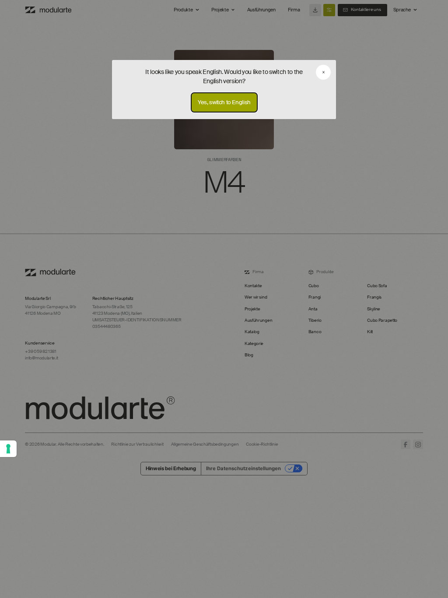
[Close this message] (323, 72)
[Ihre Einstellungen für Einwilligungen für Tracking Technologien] (8, 448)
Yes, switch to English (224, 102)
